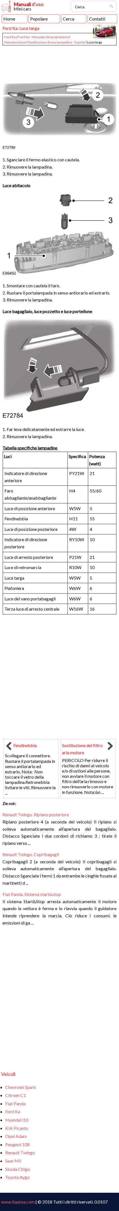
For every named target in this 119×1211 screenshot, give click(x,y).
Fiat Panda (15, 1103)
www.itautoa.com (18, 1201)
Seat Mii (13, 1160)
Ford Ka (10, 37)
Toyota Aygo (17, 1177)
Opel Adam (16, 1136)
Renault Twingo (20, 1152)
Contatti (97, 18)
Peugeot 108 (17, 1144)
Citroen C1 (15, 1095)
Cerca (68, 18)
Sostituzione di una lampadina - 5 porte (56, 42)
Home (9, 18)
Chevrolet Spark (20, 1087)
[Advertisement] (59, 59)
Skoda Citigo (17, 1169)
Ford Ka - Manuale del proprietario (43, 37)
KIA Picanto (16, 1128)
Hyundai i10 (16, 1119)
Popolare (39, 18)
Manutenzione (15, 42)
